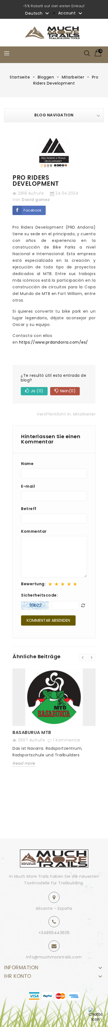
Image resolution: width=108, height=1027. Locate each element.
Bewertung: (33, 584)
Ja (37, 391)
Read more (23, 763)
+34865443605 (54, 932)
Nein (68, 391)
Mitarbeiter (84, 414)
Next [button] (91, 657)
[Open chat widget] (95, 1014)
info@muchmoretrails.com (54, 957)
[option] (54, 721)
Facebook (32, 210)
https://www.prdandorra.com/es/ (53, 342)
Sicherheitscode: (39, 595)
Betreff (29, 508)
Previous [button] (82, 657)
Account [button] (71, 13)
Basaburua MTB (31, 732)
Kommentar (34, 531)
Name (27, 463)
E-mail (28, 486)
